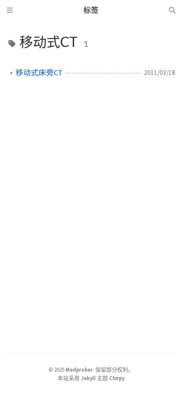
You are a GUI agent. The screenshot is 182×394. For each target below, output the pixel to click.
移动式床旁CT (39, 72)
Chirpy (116, 378)
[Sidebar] (9, 10)
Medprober (79, 369)
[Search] (172, 10)
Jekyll (88, 378)
